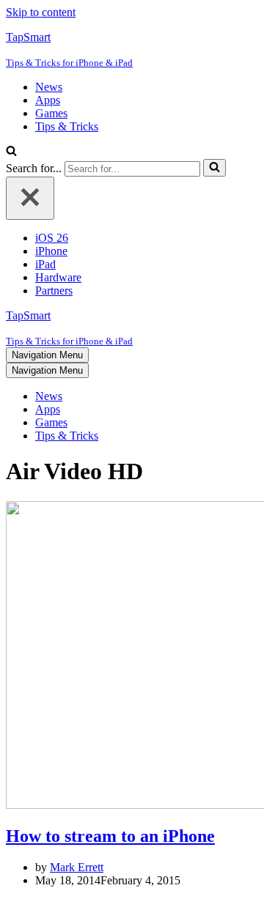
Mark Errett (76, 867)
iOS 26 (51, 238)
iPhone (51, 251)
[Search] (11, 152)
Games (51, 113)
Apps (47, 100)
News (48, 87)
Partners (54, 290)
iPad (45, 264)
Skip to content (41, 12)
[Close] (30, 198)
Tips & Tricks (66, 126)
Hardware (58, 277)
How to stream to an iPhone (110, 836)
